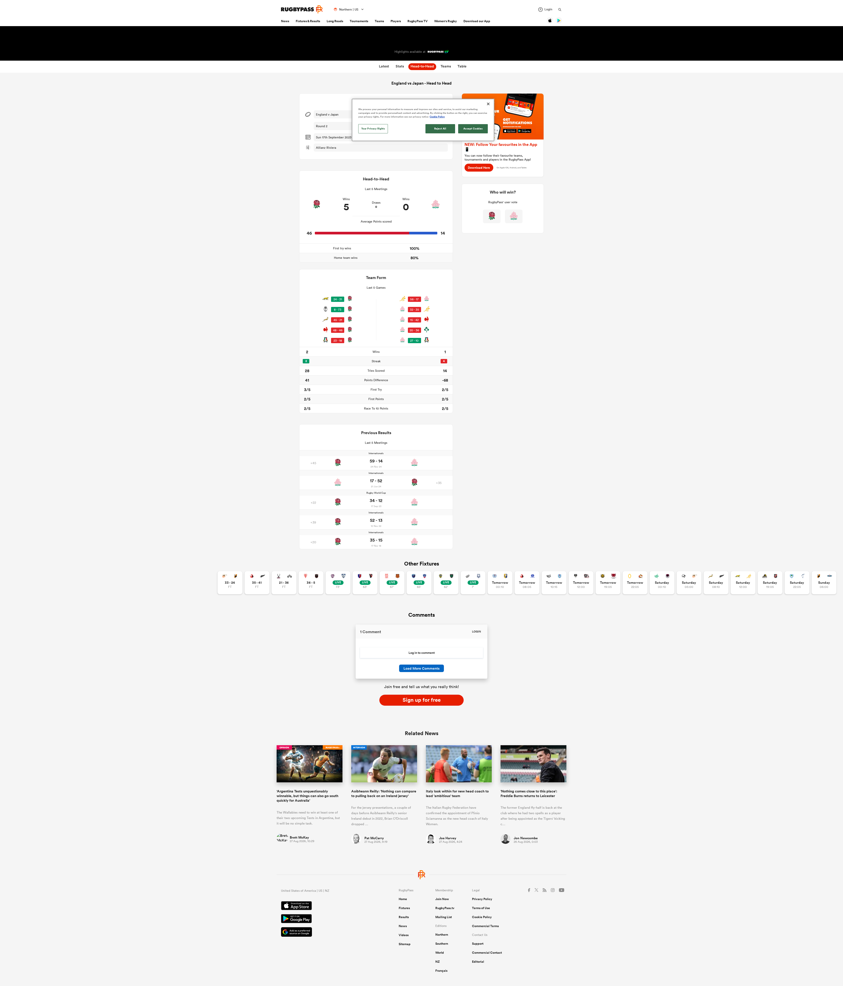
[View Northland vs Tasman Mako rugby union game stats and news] (797, 582)
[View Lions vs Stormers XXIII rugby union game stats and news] (527, 582)
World (439, 952)
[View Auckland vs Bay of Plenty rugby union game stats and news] (500, 582)
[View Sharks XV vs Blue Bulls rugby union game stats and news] (554, 582)
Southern (441, 943)
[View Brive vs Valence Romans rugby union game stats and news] (581, 582)
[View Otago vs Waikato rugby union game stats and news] (635, 582)
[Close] (488, 104)
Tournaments (359, 21)
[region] (423, 120)
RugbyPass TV (417, 21)
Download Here (479, 167)
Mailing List (443, 917)
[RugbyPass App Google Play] (324, 919)
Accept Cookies (473, 128)
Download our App (476, 21)
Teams (379, 21)
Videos (404, 935)
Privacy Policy (482, 899)
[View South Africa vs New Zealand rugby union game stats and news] (716, 582)
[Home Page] (302, 9)
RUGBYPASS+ (333, 747)
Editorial (478, 961)
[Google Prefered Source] (324, 932)
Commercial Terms (485, 926)
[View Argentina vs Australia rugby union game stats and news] (743, 582)
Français (441, 970)
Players (396, 21)
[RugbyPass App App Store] (324, 906)
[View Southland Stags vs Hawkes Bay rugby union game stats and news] (284, 582)
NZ (437, 961)
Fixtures (404, 908)
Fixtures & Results (308, 21)
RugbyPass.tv (444, 908)
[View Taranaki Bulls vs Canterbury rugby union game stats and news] (608, 582)
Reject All (440, 128)
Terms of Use (481, 908)
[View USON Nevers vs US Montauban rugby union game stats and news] (446, 582)
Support (477, 943)
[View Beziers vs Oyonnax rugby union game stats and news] (365, 582)
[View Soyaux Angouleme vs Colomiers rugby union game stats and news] (338, 582)
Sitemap (405, 944)
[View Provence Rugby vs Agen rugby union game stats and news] (473, 582)
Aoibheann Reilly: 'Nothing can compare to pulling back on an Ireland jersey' (383, 793)
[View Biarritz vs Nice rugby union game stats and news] (311, 582)
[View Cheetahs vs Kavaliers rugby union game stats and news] (230, 582)
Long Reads (335, 21)
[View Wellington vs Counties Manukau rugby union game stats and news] (770, 582)
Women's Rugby (445, 21)
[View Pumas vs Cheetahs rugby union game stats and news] (689, 582)
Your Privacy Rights (373, 128)
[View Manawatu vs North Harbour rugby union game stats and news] (662, 582)
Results (404, 917)
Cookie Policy (482, 917)
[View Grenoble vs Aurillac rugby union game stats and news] (419, 582)
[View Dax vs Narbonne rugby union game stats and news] (392, 582)
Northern (441, 934)
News (285, 21)
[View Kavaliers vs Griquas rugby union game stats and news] (824, 582)
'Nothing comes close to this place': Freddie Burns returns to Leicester (529, 793)
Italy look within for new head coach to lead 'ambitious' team (457, 793)
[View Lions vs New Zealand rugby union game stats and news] (257, 582)
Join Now (442, 899)
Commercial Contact (487, 952)
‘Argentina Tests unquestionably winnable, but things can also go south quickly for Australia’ (307, 796)
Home (403, 899)
